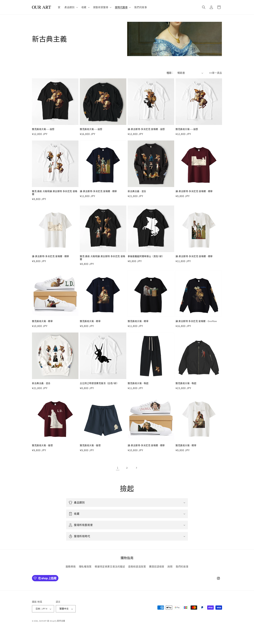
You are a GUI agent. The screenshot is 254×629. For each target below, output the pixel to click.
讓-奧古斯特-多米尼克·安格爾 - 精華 (98, 191)
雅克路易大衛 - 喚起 (138, 383)
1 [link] (117, 468)
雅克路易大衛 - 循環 (42, 445)
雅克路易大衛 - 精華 (42, 321)
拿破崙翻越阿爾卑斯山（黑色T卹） (146, 256)
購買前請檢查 (156, 566)
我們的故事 (182, 566)
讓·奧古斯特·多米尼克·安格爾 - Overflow (196, 321)
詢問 (169, 566)
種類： (170, 72)
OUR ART (43, 621)
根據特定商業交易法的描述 (110, 566)
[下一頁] (136, 468)
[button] (70, 7)
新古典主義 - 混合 (137, 191)
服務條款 (71, 566)
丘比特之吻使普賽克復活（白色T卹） (99, 383)
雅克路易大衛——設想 (43, 129)
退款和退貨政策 (137, 566)
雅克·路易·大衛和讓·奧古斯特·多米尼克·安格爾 (54, 193)
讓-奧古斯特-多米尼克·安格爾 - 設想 (146, 129)
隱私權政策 (85, 566)
